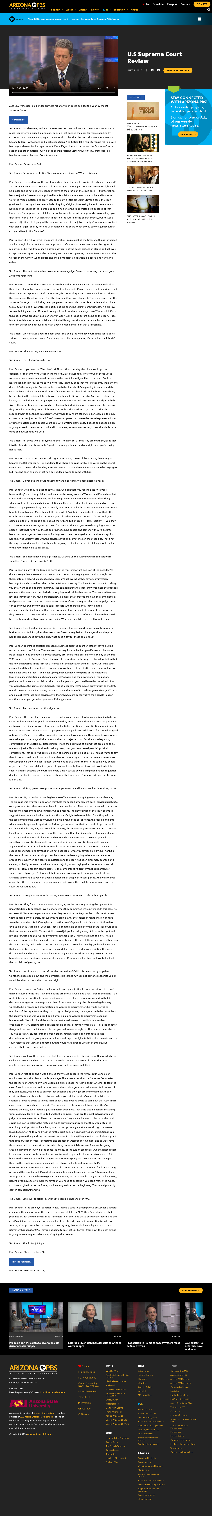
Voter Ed (142, 1391)
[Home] (27, 5)
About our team (145, 1499)
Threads (84, 1414)
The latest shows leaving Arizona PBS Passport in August (141, 219)
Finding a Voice (112, 1462)
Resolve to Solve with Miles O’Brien (117, 1376)
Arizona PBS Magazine (180, 1379)
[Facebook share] (148, 70)
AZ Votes (142, 1383)
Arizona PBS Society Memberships (178, 1426)
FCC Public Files (86, 1371)
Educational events (146, 1462)
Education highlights (147, 1458)
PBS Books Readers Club (180, 1399)
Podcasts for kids (145, 1434)
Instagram (85, 1402)
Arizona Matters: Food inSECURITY (115, 1394)
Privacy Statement (87, 1391)
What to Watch (112, 1371)
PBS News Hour (145, 1395)
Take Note (110, 1454)
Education (143, 1452)
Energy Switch (112, 1400)
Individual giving (177, 1436)
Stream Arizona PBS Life (116, 1420)
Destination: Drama (114, 1408)
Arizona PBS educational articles (148, 1475)
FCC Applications (87, 1377)
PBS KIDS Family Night (147, 1417)
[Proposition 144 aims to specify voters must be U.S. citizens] (153, 1303)
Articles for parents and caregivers (148, 1439)
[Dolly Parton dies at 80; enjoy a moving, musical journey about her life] (143, 135)
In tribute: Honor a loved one (183, 1444)
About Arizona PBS (178, 1375)
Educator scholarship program (151, 1484)
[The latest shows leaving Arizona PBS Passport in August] (143, 196)
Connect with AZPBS (179, 1371)
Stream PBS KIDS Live (147, 1413)
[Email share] (160, 70)
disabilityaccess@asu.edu (52, 1392)
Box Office (174, 1391)
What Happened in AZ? (116, 1389)
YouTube (85, 1408)
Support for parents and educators (148, 1490)
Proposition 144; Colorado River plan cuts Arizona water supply (34, 1344)
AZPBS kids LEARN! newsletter (151, 1421)
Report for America (146, 1495)
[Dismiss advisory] (199, 19)
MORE (189, 1290)
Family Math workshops (148, 1444)
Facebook (85, 1397)
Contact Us (175, 1411)
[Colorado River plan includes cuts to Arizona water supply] (95, 1303)
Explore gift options (178, 1415)
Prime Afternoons (114, 1412)
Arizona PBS (49, 1417)
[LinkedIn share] (154, 70)
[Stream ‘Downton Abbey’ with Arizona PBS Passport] (143, 167)
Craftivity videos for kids (148, 1430)
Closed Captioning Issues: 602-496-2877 (88, 1384)
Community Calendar (179, 1387)
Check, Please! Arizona (116, 1381)
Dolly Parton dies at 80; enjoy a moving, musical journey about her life (140, 158)
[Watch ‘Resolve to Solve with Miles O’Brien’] (143, 103)
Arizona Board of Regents (39, 1434)
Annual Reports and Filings (181, 1403)
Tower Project (176, 1448)
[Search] (208, 9)
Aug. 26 (133, 123)
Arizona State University (45, 1413)
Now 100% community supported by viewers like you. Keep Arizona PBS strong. (73, 18)
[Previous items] (9, 1317)
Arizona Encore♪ (113, 1450)
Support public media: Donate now (183, 1420)
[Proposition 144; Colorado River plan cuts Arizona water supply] (36, 1303)
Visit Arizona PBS (177, 1407)
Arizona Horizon (145, 1375)
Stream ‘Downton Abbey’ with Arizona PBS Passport (141, 189)
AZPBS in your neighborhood (150, 1466)
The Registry (143, 1470)
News (141, 1365)
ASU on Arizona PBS (114, 1416)
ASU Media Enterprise (31, 1417)
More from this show (178, 70)
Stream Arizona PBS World (117, 1424)
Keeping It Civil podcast (116, 1458)
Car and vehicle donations (181, 1452)
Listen (109, 1432)
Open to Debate (145, 1387)
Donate (86, 1366)
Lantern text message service (150, 1425)
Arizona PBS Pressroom (180, 1383)
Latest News (143, 1371)
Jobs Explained (112, 1404)
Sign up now (187, 134)
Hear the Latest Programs (117, 1438)
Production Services (178, 1395)
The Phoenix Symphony (116, 1446)
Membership (175, 1432)
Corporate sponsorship (180, 1440)
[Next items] (202, 1317)
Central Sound (112, 1442)
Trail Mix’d (110, 1385)
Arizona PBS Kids (145, 1409)
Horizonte (142, 1379)
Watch (109, 1365)
